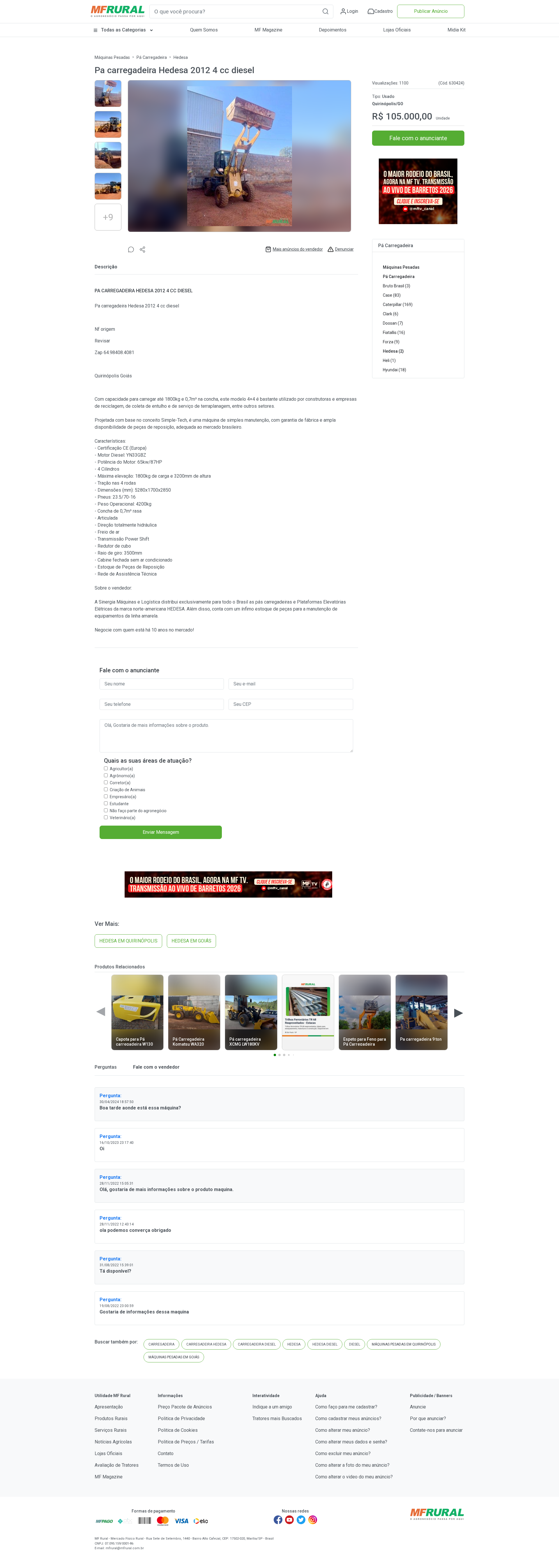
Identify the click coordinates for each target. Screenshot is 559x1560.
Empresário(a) (123, 796)
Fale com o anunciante (418, 138)
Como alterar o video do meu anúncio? (354, 1477)
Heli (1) (389, 360)
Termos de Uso (173, 1465)
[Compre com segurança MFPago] (104, 1521)
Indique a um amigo (272, 1407)
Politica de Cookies (178, 1430)
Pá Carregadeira (152, 57)
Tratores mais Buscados (277, 1418)
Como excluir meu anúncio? (343, 1453)
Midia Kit (456, 30)
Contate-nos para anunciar (436, 1430)
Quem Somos (204, 30)
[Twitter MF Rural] (301, 1519)
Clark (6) (390, 314)
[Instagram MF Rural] (313, 1519)
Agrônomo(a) (122, 775)
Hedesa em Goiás (191, 941)
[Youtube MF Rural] (290, 1519)
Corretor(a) (120, 782)
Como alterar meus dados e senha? (351, 1442)
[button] (325, 11)
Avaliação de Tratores (117, 1465)
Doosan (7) (393, 323)
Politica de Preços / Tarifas (186, 1442)
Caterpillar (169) (398, 304)
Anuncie (418, 1407)
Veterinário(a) (122, 817)
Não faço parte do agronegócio (138, 810)
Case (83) (392, 295)
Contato (166, 1453)
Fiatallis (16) (394, 332)
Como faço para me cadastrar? (346, 1407)
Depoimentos (332, 30)
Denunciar (344, 249)
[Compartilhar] (142, 249)
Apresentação (109, 1407)
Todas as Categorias (123, 30)
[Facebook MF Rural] (278, 1519)
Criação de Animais (127, 789)
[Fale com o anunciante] (131, 249)
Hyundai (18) (394, 369)
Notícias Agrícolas (113, 1442)
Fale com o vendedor (156, 1067)
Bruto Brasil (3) (396, 286)
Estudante (119, 803)
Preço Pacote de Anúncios (185, 1407)
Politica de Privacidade (181, 1418)
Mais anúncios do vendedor (298, 249)
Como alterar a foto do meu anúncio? (352, 1465)
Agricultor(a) (121, 768)
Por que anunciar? (428, 1418)
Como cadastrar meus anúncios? (348, 1418)
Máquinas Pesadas (112, 57)
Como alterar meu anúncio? (342, 1430)
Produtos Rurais (111, 1418)
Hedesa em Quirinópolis (128, 941)
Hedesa (181, 57)
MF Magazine (268, 30)
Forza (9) (391, 342)
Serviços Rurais (111, 1430)
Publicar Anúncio (431, 11)
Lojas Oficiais (397, 30)
